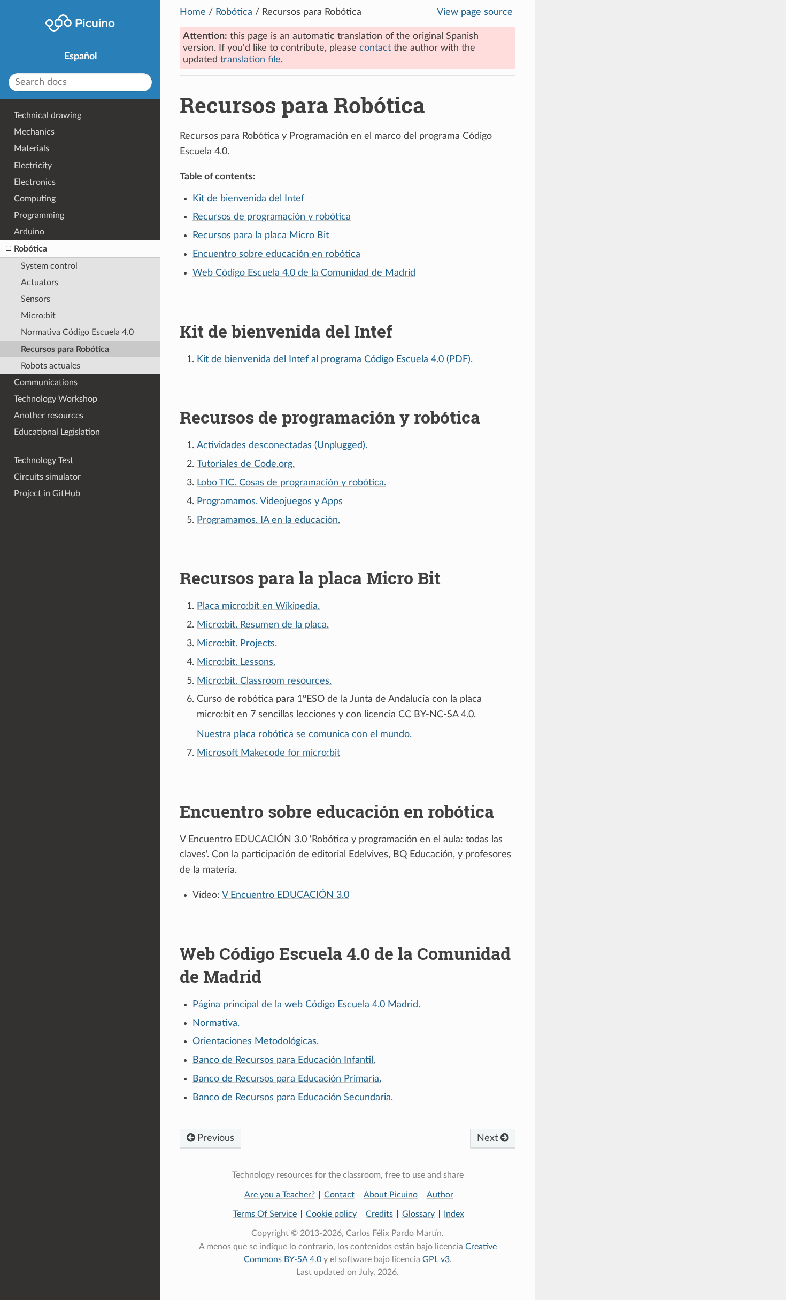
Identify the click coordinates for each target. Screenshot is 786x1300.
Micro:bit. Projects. (237, 643)
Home (193, 12)
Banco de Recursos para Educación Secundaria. (292, 1097)
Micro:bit (38, 315)
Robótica (233, 12)
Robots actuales (50, 366)
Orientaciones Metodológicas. (255, 1041)
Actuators (39, 282)
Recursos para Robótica (65, 349)
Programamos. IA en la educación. (268, 520)
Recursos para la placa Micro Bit (260, 235)
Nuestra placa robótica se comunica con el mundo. (304, 734)
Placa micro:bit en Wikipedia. (258, 606)
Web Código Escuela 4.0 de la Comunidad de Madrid (303, 273)
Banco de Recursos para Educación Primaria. (286, 1079)
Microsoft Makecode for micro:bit (268, 753)
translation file (250, 60)
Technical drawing (47, 115)
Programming (39, 215)
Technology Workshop (55, 399)
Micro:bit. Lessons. (236, 662)
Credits (379, 1214)
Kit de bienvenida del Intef (248, 198)
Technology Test (43, 460)
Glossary (418, 1214)
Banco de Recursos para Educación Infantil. (283, 1060)
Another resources (48, 415)
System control (49, 266)
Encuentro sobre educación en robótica (276, 254)
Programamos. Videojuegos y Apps (270, 501)
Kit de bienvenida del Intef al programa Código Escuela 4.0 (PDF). (335, 359)
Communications (46, 382)
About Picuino (391, 1195)
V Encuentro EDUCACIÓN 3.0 (285, 895)
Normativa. (216, 1023)
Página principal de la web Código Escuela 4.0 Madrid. (306, 1004)
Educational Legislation (57, 432)
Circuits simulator (47, 477)
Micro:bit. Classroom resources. (264, 681)
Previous (214, 1138)
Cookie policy (331, 1214)
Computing (35, 198)
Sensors (35, 299)
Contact (339, 1195)
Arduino (29, 232)
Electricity (33, 165)
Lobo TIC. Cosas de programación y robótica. (291, 483)
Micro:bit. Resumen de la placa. (263, 625)
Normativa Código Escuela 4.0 (77, 332)
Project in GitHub (47, 493)
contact (375, 48)
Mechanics (34, 132)
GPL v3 (436, 1259)
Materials (31, 148)
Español (80, 56)
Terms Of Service (265, 1214)
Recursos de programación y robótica (271, 217)
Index (454, 1214)
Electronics (35, 182)
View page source (475, 12)
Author (440, 1195)
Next (488, 1138)
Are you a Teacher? (279, 1195)
